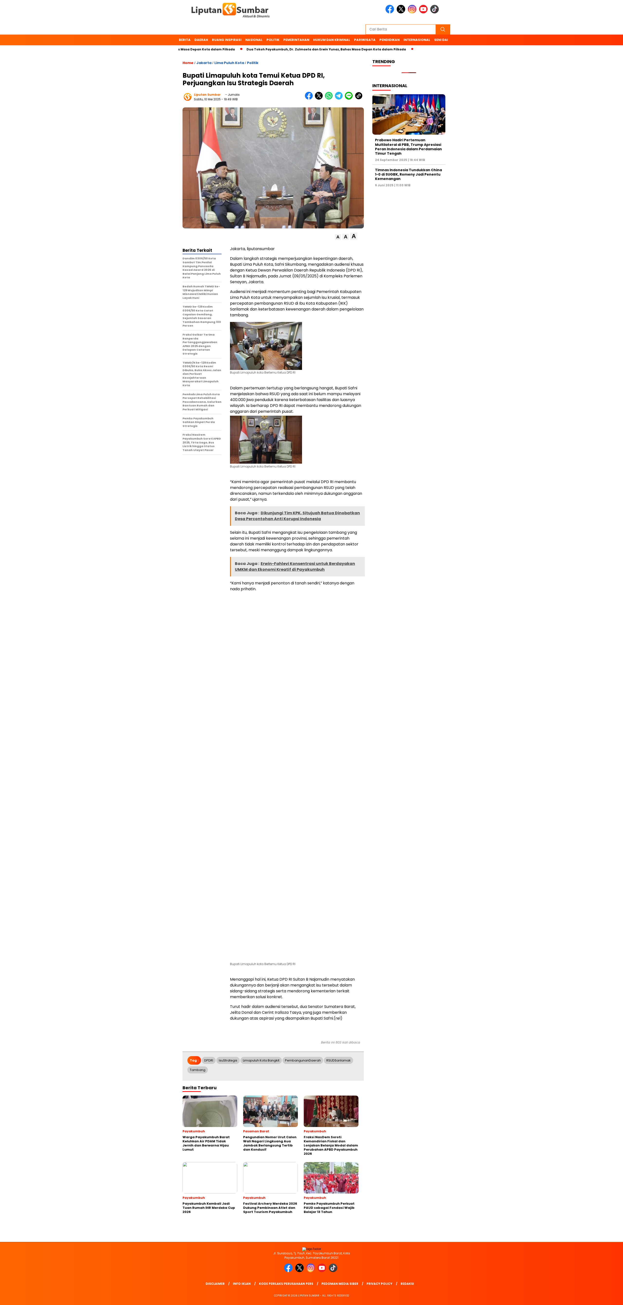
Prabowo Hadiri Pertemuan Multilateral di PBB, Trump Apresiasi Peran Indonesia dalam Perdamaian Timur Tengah (408, 147)
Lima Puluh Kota (229, 62)
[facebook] (390, 12)
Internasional (416, 40)
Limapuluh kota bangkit (261, 1060)
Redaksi (407, 1284)
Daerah (201, 40)
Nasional (254, 40)
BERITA (185, 40)
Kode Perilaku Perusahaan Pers (286, 1284)
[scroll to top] (600, 1297)
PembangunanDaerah (303, 1060)
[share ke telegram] (340, 98)
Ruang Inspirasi (226, 40)
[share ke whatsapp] (330, 98)
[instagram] (413, 12)
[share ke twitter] (320, 98)
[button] (338, 237)
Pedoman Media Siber (339, 1284)
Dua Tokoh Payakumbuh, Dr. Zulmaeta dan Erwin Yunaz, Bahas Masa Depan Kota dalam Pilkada (263, 49)
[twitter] (402, 12)
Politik (272, 40)
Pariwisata (365, 40)
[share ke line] (350, 98)
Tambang (197, 1070)
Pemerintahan (296, 40)
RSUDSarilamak (338, 1060)
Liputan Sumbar (207, 95)
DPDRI (208, 1060)
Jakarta (203, 62)
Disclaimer (215, 1284)
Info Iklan (242, 1284)
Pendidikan (389, 40)
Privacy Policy (379, 1284)
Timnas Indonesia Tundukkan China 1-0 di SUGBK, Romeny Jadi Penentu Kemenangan (408, 174)
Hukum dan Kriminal (331, 40)
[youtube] (424, 12)
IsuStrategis (228, 1060)
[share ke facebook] (310, 98)
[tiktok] (435, 12)
